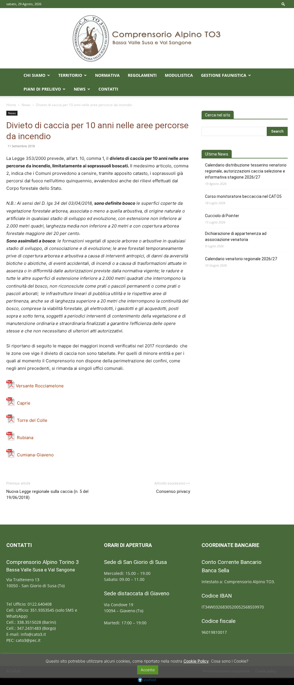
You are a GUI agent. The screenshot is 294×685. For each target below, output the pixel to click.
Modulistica (179, 75)
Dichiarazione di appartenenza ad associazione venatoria (235, 236)
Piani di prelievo (42, 89)
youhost (149, 680)
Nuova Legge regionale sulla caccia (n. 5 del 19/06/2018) (47, 494)
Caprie (23, 403)
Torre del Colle (31, 420)
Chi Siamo (34, 75)
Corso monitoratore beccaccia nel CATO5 (243, 196)
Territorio (70, 75)
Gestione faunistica (223, 75)
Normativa (107, 75)
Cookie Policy (196, 661)
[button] (283, 4)
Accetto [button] (148, 669)
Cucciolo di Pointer (222, 215)
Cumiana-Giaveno (35, 455)
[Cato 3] (147, 38)
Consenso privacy (173, 491)
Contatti (108, 89)
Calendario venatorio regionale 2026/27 (241, 259)
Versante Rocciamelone (40, 386)
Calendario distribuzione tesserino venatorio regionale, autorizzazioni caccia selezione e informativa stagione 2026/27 (246, 171)
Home (11, 104)
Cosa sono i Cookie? (229, 661)
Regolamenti (142, 75)
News (80, 89)
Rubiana (25, 437)
